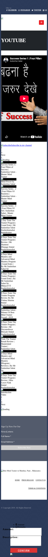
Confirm (24, 550)
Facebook (12, 10)
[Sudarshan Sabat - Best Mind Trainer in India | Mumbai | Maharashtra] (19, 22)
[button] (24, 156)
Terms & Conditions (37, 488)
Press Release (28, 480)
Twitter (37, 10)
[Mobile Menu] (41, 22)
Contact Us (41, 480)
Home (17, 480)
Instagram (25, 10)
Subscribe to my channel (21, 145)
